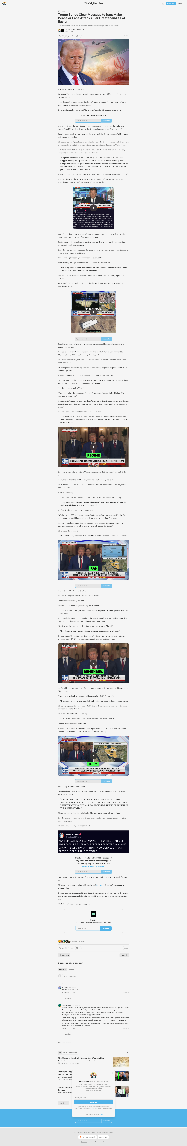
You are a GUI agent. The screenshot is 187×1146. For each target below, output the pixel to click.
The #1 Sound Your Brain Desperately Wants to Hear (81, 1058)
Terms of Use (103, 1107)
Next (123, 955)
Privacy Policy (108, 1109)
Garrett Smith (66, 1005)
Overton (81, 29)
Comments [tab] (62, 969)
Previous (65, 955)
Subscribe (171, 3)
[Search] (159, 3)
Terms (99, 1132)
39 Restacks (82, 941)
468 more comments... (65, 1043)
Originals (62, 11)
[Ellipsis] (128, 987)
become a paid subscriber (93, 866)
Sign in (180, 3)
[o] (93, 207)
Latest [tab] (65, 1053)
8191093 (65, 987)
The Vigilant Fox (70, 29)
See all (62, 1103)
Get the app (103, 1137)
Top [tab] (60, 1053)
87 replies (68, 1034)
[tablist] (66, 969)
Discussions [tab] (73, 1053)
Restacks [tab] (71, 969)
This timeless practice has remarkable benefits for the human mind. (80, 1061)
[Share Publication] (163, 3)
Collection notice (107, 1132)
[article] (93, 1062)
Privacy (93, 1132)
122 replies (68, 998)
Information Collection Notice (92, 1109)
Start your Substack (88, 1137)
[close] (112, 1073)
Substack (84, 1142)
